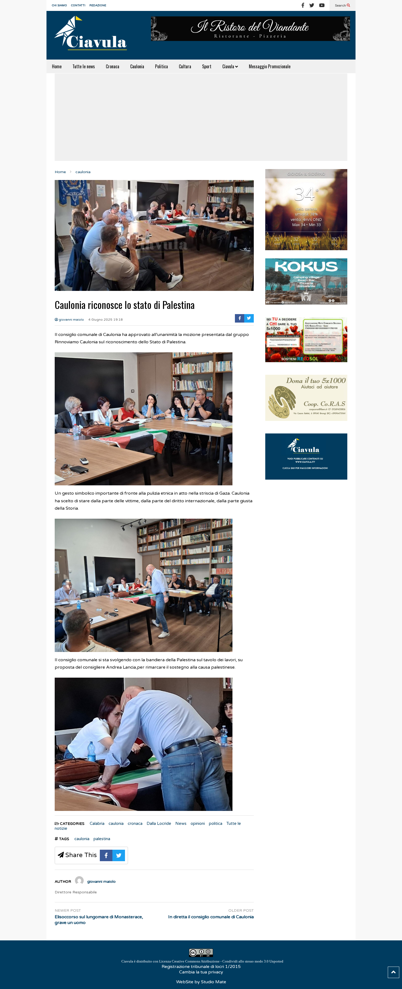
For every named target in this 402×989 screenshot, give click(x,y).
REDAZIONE (97, 5)
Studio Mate (213, 982)
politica (215, 823)
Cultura (185, 66)
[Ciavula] (93, 35)
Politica (161, 66)
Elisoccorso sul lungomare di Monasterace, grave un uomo (99, 919)
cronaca (135, 823)
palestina (102, 838)
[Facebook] (302, 5)
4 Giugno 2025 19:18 (105, 319)
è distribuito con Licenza (202, 961)
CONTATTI (78, 5)
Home (57, 66)
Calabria (97, 823)
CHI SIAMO (59, 5)
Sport (206, 66)
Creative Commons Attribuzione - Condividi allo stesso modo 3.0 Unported (227, 961)
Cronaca (112, 66)
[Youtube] (322, 5)
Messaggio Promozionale (269, 66)
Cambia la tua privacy (201, 972)
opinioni (198, 823)
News (181, 823)
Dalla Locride (159, 823)
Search (341, 5)
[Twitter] (311, 5)
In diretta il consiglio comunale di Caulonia (211, 917)
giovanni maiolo (71, 319)
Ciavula (228, 66)
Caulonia (137, 66)
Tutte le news (83, 66)
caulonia (116, 823)
